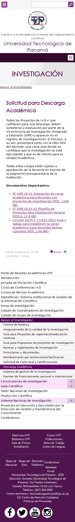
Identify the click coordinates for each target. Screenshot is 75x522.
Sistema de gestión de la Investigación (29, 371)
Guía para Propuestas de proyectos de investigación (38, 342)
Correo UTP (54, 435)
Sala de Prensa (21, 442)
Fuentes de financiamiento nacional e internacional (37, 376)
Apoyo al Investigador (16, 87)
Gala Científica (11, 386)
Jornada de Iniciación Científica (24, 282)
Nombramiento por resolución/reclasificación (33, 357)
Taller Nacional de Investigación (24, 391)
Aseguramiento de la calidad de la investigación (36, 329)
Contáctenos (10, 417)
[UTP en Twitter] (22, 512)
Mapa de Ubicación (11, 463)
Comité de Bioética (16, 324)
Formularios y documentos (21, 352)
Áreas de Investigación (17, 305)
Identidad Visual (50, 469)
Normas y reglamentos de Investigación (30, 347)
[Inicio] (37, 21)
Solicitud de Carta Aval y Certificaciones (30, 362)
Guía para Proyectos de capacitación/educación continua (35, 336)
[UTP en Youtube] (35, 512)
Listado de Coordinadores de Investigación (32, 310)
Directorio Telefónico (37, 463)
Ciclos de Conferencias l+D (21, 287)
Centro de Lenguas (54, 446)
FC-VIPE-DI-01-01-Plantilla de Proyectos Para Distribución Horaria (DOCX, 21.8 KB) (38, 212)
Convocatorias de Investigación (24, 381)
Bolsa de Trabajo (54, 442)
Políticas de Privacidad (37, 501)
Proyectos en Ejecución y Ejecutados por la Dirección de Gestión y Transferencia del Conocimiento (32, 409)
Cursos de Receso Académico (22, 292)
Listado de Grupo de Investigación (26, 315)
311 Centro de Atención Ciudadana (37, 497)
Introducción (10, 278)
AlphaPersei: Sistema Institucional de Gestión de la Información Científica (36, 299)
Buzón (57, 252)
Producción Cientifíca (16, 395)
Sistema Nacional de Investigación (26, 400)
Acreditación (21, 446)
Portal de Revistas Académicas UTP (26, 273)
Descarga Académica (17, 366)
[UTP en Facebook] (10, 512)
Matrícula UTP (21, 435)
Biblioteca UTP (21, 439)
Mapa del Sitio (24, 463)
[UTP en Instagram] (47, 512)
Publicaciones (54, 439)
